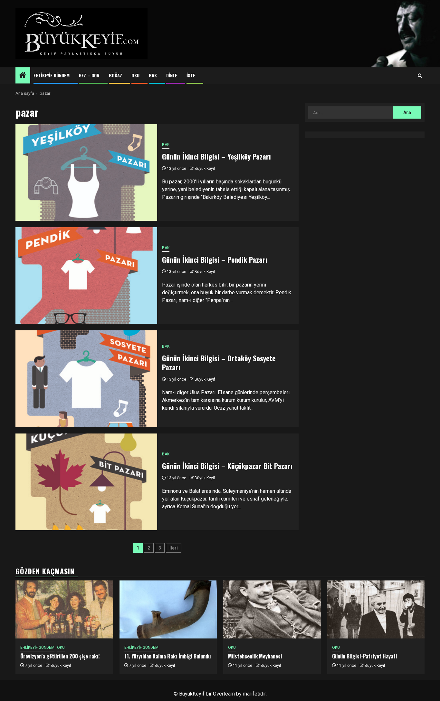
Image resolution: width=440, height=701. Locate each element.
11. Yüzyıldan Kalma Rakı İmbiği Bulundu (167, 656)
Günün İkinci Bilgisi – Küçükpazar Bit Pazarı (227, 466)
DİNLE (171, 75)
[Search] (420, 76)
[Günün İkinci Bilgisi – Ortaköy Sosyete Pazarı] (86, 378)
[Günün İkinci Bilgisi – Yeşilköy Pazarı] (86, 172)
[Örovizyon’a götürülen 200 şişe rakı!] (64, 609)
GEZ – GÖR (89, 75)
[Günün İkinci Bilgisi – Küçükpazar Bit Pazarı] (86, 481)
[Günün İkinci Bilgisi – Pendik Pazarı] (86, 275)
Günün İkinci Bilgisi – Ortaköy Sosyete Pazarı (218, 363)
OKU (135, 75)
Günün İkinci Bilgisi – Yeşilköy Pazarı (216, 156)
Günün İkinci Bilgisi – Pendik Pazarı (214, 259)
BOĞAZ (115, 75)
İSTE (191, 75)
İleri (173, 547)
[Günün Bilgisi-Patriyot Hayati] (376, 609)
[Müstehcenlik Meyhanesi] (272, 609)
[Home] (22, 75)
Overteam (224, 694)
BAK (153, 75)
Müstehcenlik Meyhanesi (255, 656)
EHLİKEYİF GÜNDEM (51, 75)
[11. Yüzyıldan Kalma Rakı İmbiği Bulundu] (168, 609)
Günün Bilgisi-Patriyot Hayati (364, 656)
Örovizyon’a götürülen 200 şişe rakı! (60, 656)
